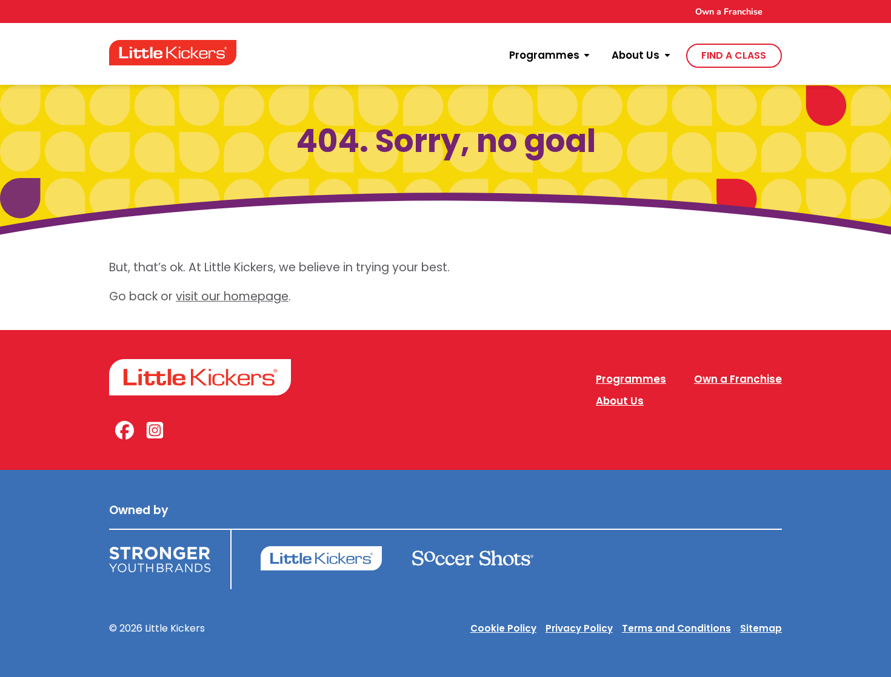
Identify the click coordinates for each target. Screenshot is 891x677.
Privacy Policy (579, 628)
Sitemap (761, 628)
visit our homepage (232, 296)
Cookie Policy (503, 628)
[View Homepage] (172, 53)
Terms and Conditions (676, 628)
